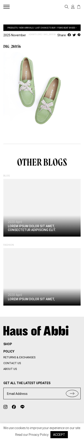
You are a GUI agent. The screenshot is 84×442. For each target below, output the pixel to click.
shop (7, 344)
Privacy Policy (39, 434)
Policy (8, 351)
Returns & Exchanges (19, 357)
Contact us (12, 363)
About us (10, 369)
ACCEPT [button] (59, 434)
